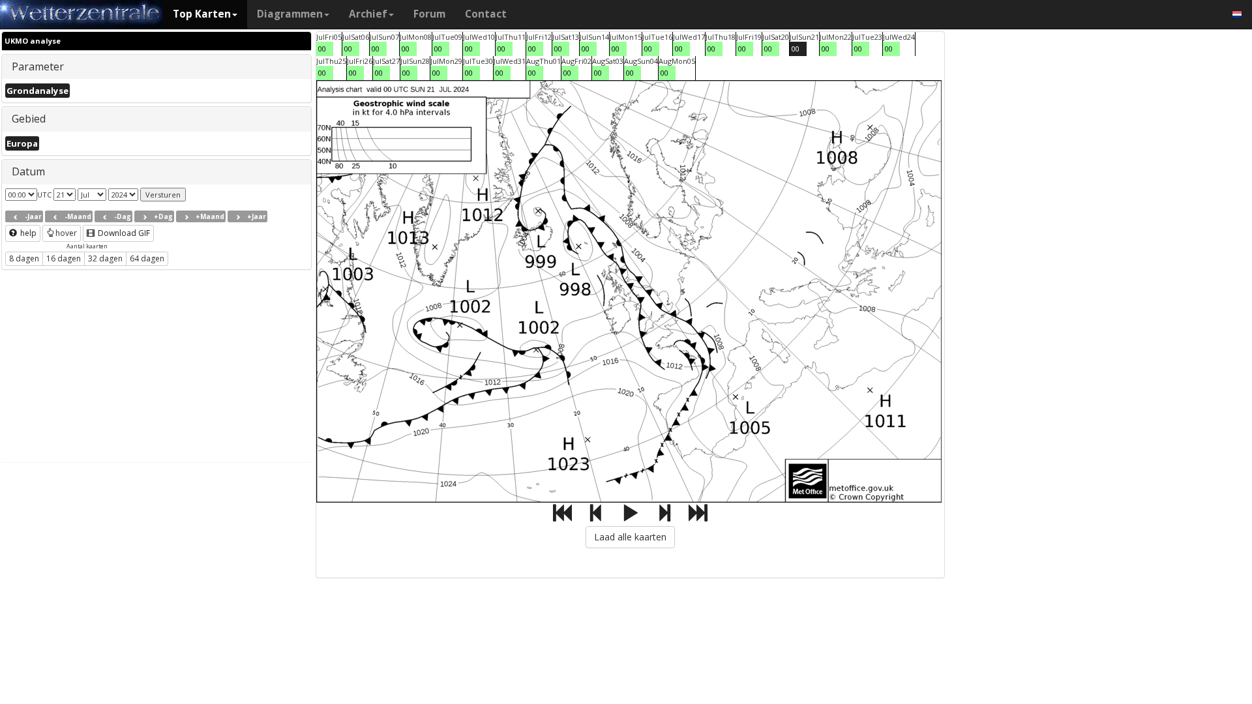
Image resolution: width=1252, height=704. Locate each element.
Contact (486, 14)
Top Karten (202, 14)
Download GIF (123, 233)
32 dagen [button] (105, 258)
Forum (429, 14)
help (27, 233)
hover (66, 233)
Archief (368, 14)
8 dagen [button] (24, 258)
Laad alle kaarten (630, 537)
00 (322, 48)
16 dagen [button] (63, 258)
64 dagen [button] (147, 258)
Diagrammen (290, 14)
